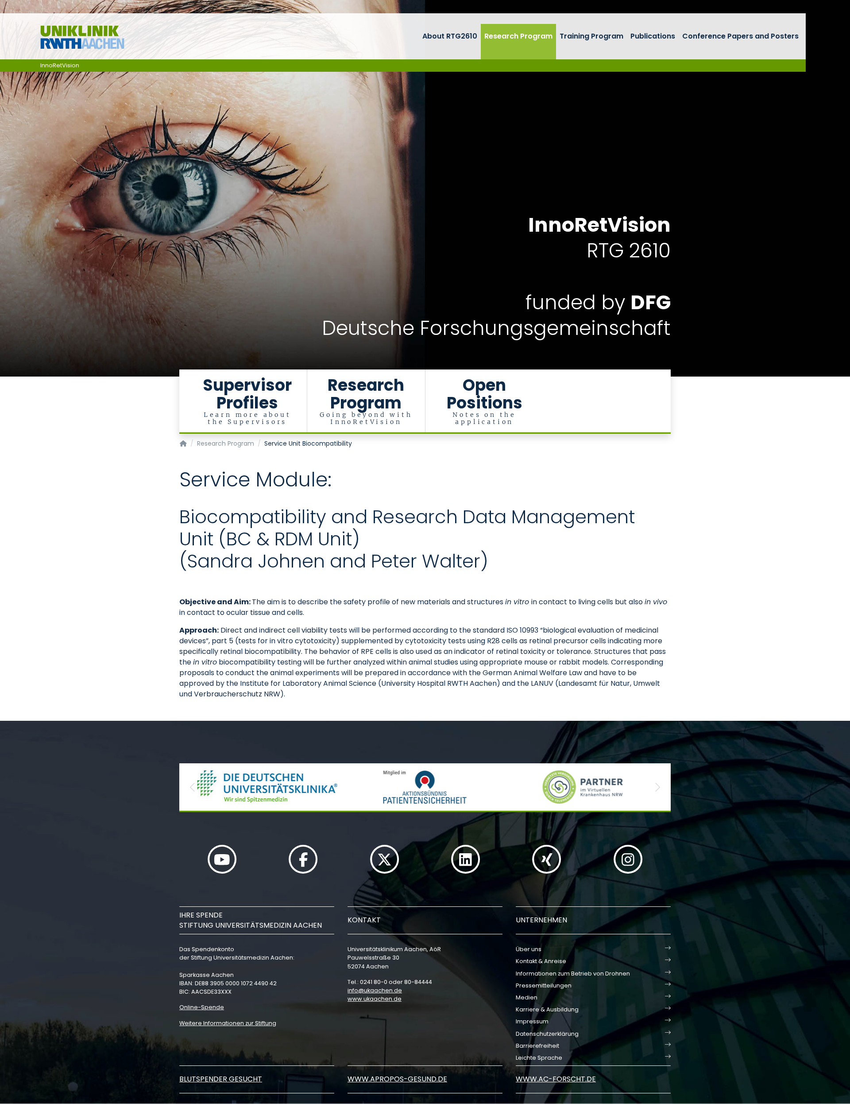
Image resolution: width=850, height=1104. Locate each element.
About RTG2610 (449, 36)
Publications (652, 36)
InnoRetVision (59, 65)
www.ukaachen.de (375, 999)
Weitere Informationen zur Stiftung (227, 1023)
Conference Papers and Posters (740, 36)
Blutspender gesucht (220, 1079)
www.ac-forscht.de (556, 1079)
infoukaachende (375, 990)
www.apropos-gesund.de (397, 1079)
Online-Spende (201, 1007)
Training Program (591, 36)
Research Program (518, 36)
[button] (192, 787)
